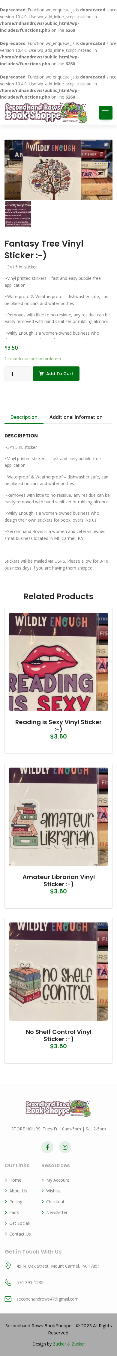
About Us (18, 1191)
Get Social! (19, 1223)
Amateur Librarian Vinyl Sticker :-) (58, 880)
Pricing (15, 1201)
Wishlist (53, 1191)
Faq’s (14, 1212)
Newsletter (57, 1212)
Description (24, 417)
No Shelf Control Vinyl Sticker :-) (59, 1035)
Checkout (55, 1201)
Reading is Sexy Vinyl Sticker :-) (58, 725)
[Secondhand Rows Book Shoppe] (46, 112)
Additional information (76, 417)
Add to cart (59, 374)
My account (57, 1180)
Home (15, 1180)
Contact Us (20, 1234)
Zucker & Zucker (69, 1344)
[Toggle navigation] (105, 113)
